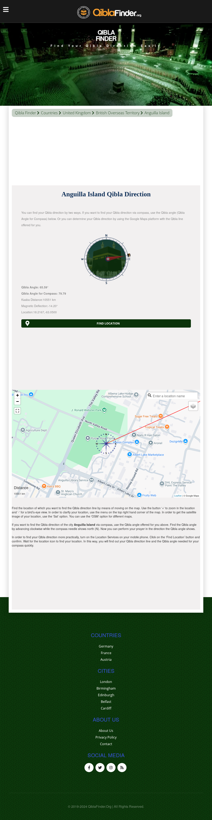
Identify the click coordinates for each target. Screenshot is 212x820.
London (106, 681)
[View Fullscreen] (17, 411)
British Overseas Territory (118, 112)
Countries (49, 112)
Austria (106, 659)
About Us (106, 730)
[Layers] (193, 406)
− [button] (17, 401)
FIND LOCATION (108, 323)
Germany (106, 646)
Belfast (106, 701)
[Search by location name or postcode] (150, 395)
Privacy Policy (106, 737)
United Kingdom (77, 112)
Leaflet (178, 495)
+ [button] (17, 395)
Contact (106, 744)
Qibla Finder (25, 112)
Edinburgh (106, 695)
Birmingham (106, 688)
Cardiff (106, 708)
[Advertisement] (106, 152)
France (106, 653)
